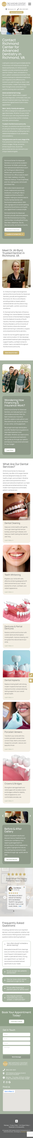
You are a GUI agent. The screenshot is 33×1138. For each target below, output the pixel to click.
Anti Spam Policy (24, 1125)
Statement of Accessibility (16, 1127)
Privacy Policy (14, 1125)
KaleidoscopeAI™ (25, 1131)
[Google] (9, 1082)
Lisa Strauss (17, 888)
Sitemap (6, 1125)
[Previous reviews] (5, 897)
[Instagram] (7, 1082)
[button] (2, 815)
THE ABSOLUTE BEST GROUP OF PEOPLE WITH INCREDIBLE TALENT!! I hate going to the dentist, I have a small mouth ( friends (16, 901)
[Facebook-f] (4, 1082)
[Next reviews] (28, 897)
